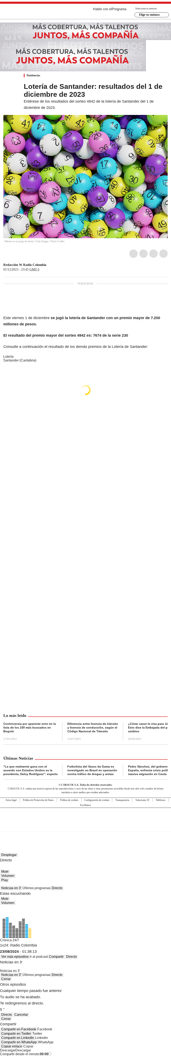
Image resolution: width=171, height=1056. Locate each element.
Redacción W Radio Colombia (24, 265)
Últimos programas (36, 888)
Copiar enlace (11, 1046)
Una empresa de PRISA (85, 817)
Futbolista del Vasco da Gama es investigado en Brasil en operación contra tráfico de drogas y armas (92, 770)
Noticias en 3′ (11, 888)
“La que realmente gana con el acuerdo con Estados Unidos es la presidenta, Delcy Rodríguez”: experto (30, 770)
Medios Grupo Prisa (86, 827)
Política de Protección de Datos (38, 800)
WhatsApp (163, 253)
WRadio (26, 12)
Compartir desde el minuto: (24, 1054)
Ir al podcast (39, 956)
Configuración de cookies (96, 800)
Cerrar (6, 979)
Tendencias (33, 75)
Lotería (8, 356)
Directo (57, 888)
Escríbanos (85, 805)
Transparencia (122, 800)
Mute (5, 871)
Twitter (143, 253)
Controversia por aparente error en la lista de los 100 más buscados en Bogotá (29, 727)
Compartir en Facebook (18, 1029)
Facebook (133, 253)
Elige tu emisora (149, 14)
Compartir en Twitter (16, 1033)
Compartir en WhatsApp (19, 1042)
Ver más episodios (15, 956)
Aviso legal (10, 800)
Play (4, 880)
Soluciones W (142, 800)
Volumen (7, 875)
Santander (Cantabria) (19, 360)
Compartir (56, 956)
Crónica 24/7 (9, 940)
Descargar (7, 1050)
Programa (119, 9)
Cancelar (21, 1014)
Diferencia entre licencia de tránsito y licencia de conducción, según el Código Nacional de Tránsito (92, 727)
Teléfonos (160, 800)
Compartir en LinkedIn (17, 1038)
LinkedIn (153, 253)
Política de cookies (69, 800)
